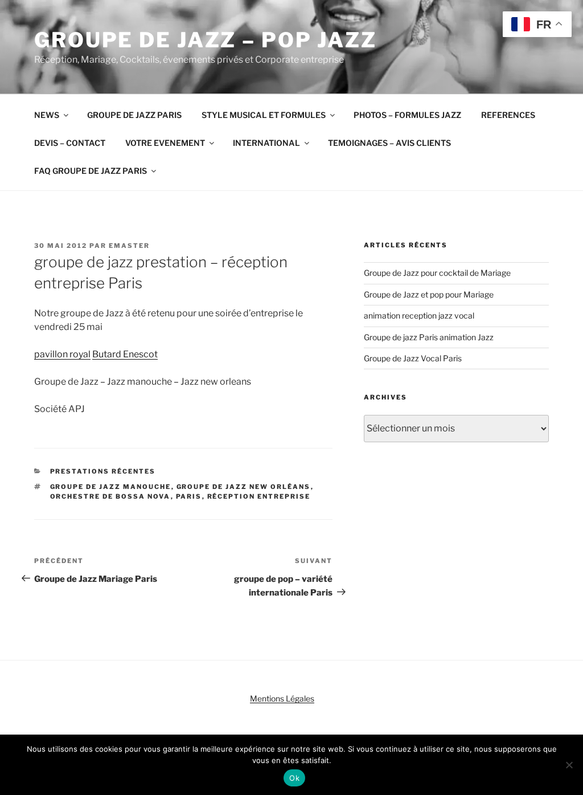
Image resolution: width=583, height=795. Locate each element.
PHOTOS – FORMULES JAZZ (407, 115)
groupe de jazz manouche (110, 487)
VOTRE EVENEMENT (165, 143)
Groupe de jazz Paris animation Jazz (429, 337)
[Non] (568, 764)
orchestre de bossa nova (110, 496)
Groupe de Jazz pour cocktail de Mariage (437, 273)
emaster (129, 246)
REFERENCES (508, 115)
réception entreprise (259, 496)
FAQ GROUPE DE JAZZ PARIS (90, 171)
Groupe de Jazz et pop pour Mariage (429, 294)
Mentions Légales (282, 698)
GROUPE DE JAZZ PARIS (134, 115)
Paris (189, 496)
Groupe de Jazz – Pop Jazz (205, 39)
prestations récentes (103, 471)
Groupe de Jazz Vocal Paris (413, 358)
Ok (294, 777)
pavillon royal (62, 354)
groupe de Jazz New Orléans (243, 487)
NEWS (46, 115)
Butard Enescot (125, 354)
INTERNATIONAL (266, 143)
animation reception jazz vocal (419, 315)
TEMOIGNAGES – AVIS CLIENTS (389, 143)
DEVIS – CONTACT (69, 143)
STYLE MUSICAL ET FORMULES (264, 115)
